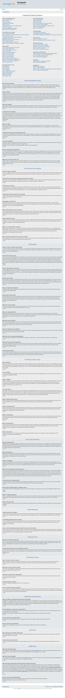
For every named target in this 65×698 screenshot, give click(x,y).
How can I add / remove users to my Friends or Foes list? (44, 40)
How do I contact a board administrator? (41, 70)
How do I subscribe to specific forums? (40, 55)
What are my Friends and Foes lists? (40, 38)
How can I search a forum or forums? (40, 44)
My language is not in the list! (8, 38)
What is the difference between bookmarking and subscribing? (45, 53)
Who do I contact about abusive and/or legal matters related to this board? (47, 68)
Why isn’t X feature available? (38, 67)
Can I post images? (6, 69)
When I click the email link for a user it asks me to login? (13, 43)
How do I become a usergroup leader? (40, 24)
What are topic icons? (7, 75)
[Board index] (9, 4)
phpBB (17, 205)
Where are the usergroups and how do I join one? (42, 23)
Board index (6, 686)
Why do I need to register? (8, 19)
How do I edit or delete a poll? (8, 53)
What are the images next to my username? (11, 39)
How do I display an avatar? (8, 40)
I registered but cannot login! (8, 23)
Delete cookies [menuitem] (49, 686)
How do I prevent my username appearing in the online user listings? (16, 34)
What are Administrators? (38, 19)
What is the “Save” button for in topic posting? (11, 59)
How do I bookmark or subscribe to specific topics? (43, 54)
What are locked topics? (7, 74)
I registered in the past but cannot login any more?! (12, 25)
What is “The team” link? (37, 28)
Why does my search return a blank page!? (41, 46)
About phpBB (36, 651)
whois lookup (33, 666)
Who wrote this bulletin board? (39, 66)
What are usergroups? (37, 22)
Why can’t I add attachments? (8, 55)
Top (4, 88)
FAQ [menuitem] (4, 9)
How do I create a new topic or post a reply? (11, 47)
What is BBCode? (6, 66)
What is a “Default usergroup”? (39, 26)
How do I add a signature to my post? (10, 49)
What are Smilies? (6, 68)
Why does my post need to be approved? (10, 60)
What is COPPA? (6, 20)
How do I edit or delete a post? (8, 48)
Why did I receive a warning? (8, 57)
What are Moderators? (37, 20)
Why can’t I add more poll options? (9, 52)
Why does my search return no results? (40, 45)
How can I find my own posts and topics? (41, 49)
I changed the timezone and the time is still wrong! (12, 37)
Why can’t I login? (6, 24)
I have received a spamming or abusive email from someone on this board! (47, 34)
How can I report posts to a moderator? (10, 58)
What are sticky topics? (7, 73)
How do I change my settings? (8, 33)
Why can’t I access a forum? (8, 54)
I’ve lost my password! (7, 26)
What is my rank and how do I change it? (10, 42)
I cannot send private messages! (39, 32)
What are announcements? (8, 72)
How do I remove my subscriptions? (40, 56)
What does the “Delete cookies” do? (9, 29)
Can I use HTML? (6, 67)
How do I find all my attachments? (39, 62)
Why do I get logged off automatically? (10, 28)
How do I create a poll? (7, 51)
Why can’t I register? (6, 22)
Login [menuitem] (62, 9)
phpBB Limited (38, 650)
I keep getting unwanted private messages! (41, 33)
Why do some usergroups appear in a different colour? (43, 25)
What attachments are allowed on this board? (41, 61)
